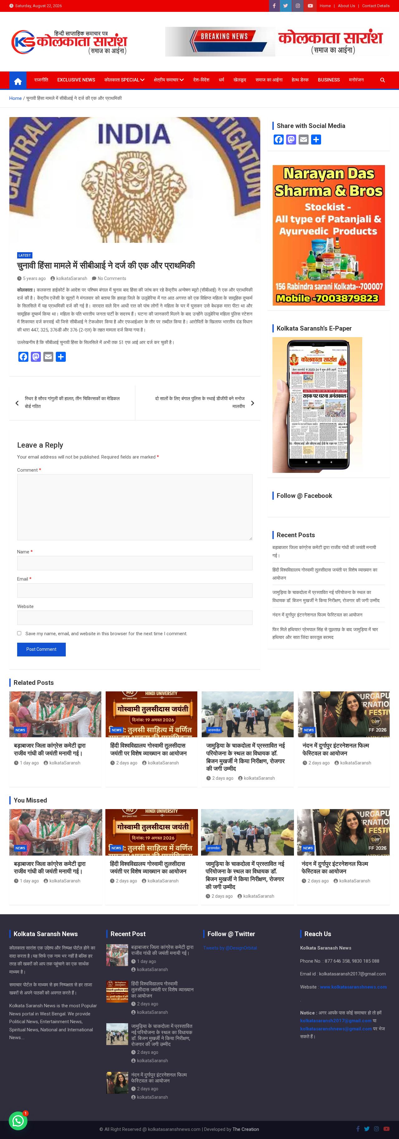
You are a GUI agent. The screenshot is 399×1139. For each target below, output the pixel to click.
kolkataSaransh (71, 278)
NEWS (20, 730)
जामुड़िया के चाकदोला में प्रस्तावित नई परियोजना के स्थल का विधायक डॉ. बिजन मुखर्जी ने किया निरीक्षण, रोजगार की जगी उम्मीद (245, 757)
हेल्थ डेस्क (300, 80)
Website (25, 606)
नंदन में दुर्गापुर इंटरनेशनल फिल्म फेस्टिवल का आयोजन (317, 615)
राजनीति (41, 80)
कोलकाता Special (121, 80)
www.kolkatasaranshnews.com (353, 987)
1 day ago (29, 762)
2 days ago (126, 762)
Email (24, 579)
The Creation (246, 1129)
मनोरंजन (356, 80)
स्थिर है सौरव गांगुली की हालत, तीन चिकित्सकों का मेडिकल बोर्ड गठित (72, 403)
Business (329, 80)
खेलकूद (239, 80)
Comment (29, 470)
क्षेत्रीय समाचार (166, 80)
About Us (346, 5)
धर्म (221, 80)
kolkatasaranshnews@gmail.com (336, 1029)
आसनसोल (214, 730)
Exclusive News (76, 80)
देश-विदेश (201, 80)
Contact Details (376, 5)
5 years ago (34, 278)
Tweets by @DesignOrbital (230, 948)
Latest (25, 255)
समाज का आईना (269, 80)
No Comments (112, 278)
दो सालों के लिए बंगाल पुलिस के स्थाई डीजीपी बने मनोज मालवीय (200, 403)
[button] (18, 1121)
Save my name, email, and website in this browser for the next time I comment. (106, 633)
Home (325, 5)
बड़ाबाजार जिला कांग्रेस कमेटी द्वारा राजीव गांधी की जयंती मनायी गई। (49, 749)
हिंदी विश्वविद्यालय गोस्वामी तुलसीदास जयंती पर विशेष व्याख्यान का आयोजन (148, 749)
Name (25, 552)
